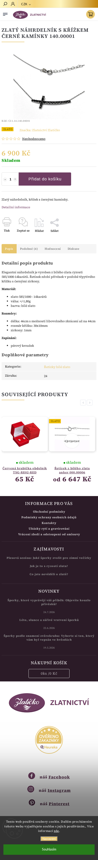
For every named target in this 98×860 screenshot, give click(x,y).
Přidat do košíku (45, 179)
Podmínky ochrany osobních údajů (49, 517)
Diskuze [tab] (74, 249)
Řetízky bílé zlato (57, 367)
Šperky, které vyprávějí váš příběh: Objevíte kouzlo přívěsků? (49, 602)
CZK (24, 4)
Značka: (40, 130)
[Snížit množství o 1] (5, 179)
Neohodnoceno (33, 138)
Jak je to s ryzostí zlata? (49, 566)
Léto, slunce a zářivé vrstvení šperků (49, 620)
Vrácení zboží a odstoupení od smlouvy (49, 534)
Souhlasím (49, 849)
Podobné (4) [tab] (29, 249)
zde (56, 831)
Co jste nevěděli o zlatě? (49, 574)
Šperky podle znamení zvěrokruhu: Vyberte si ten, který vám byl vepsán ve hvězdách (49, 638)
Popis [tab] (9, 249)
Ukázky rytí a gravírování (49, 529)
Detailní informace (16, 207)
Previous (84, 402)
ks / (49, 673)
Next (90, 402)
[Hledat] (5, 4)
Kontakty (49, 523)
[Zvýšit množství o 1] (15, 179)
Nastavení (49, 839)
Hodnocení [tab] (53, 249)
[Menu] (5, 13)
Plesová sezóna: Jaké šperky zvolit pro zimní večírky (49, 558)
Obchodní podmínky (49, 512)
